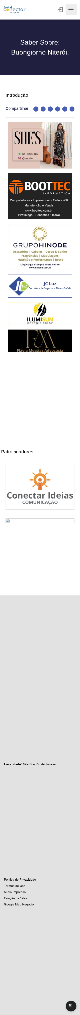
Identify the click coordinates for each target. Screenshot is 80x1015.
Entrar (61, 9)
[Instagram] (6, 653)
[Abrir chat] (71, 1006)
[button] (35, 109)
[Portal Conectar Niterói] (14, 9)
